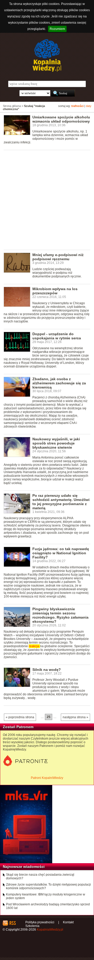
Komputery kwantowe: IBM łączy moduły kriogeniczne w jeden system (45, 896)
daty (88, 105)
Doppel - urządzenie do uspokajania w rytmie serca (56, 336)
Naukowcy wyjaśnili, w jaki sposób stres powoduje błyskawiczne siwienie (56, 443)
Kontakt (68, 922)
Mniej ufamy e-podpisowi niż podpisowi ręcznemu (58, 257)
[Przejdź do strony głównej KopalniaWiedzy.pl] (47, 55)
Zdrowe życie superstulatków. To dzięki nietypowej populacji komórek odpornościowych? (48, 886)
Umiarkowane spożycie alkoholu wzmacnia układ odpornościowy (61, 119)
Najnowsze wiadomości (24, 866)
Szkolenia (32, 926)
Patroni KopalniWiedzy (47, 778)
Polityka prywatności (39, 922)
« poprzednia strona (20, 717)
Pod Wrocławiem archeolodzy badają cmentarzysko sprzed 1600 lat (48, 906)
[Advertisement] (47, 199)
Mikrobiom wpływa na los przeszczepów (55, 291)
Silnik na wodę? (46, 669)
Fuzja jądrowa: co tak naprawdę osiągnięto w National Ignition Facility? (60, 553)
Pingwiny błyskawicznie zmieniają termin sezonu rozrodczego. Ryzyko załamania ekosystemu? (60, 615)
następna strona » (75, 717)
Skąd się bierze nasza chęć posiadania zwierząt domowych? (40, 876)
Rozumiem (57, 29)
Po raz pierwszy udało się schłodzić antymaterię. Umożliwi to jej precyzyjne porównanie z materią (61, 501)
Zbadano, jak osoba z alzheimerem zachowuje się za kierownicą (59, 383)
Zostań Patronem (18, 727)
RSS (12, 923)
